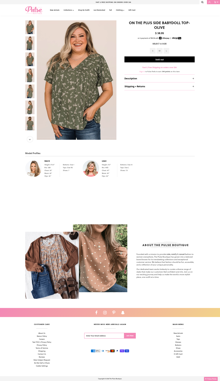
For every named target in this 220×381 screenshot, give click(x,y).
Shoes (178, 348)
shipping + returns (134, 86)
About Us (41, 333)
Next (30, 139)
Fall (110, 10)
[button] (211, 379)
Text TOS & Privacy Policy (41, 342)
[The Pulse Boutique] (33, 10)
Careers (42, 339)
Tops (178, 339)
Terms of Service (42, 348)
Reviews (42, 357)
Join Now (129, 335)
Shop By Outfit (83, 10)
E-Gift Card (178, 354)
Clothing (119, 10)
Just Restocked (99, 10)
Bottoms (178, 345)
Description (130, 78)
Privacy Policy (42, 345)
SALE (178, 357)
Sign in (142, 71)
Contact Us (42, 354)
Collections (68, 10)
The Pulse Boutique (115, 379)
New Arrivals (54, 10)
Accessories (178, 351)
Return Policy (42, 336)
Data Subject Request (42, 360)
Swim (178, 336)
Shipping (41, 351)
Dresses (178, 342)
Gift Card (131, 10)
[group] (76, 80)
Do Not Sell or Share (42, 363)
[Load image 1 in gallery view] (76, 80)
